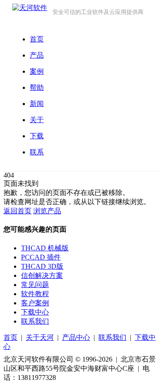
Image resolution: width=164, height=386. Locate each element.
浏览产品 (47, 211)
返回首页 (17, 211)
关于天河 (40, 337)
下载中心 (35, 312)
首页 (10, 337)
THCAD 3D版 (42, 266)
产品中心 (76, 337)
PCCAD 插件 (41, 257)
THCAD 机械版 (45, 248)
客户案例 (35, 303)
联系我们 (35, 321)
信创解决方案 (42, 275)
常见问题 (35, 284)
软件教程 (35, 293)
